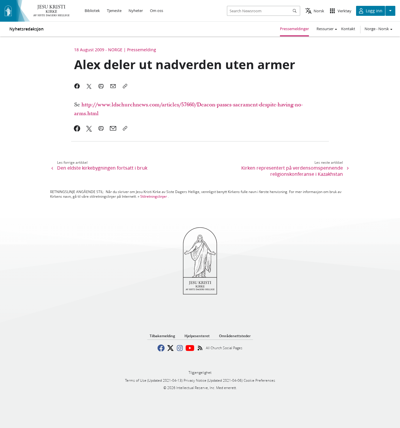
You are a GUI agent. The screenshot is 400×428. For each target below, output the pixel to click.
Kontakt (348, 28)
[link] (77, 128)
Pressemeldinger (294, 28)
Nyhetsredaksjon (26, 29)
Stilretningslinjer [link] (153, 196)
